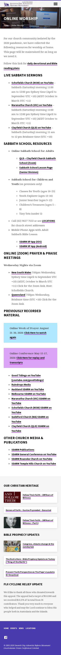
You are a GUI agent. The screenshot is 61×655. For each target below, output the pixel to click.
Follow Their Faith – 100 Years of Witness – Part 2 (38, 521)
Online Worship (17, 25)
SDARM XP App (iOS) (30, 241)
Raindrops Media (21, 384)
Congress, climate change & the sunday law (38, 545)
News (21, 628)
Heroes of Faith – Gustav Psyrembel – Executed (28, 510)
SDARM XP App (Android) (33, 246)
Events (13, 628)
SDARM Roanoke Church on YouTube (32, 458)
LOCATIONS (48, 220)
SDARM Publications (23, 449)
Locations (31, 628)
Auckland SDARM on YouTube (28, 389)
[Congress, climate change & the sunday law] (12, 546)
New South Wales (21, 272)
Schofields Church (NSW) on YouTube (33, 82)
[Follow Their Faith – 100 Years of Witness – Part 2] (12, 522)
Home (6, 25)
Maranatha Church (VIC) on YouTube (32, 105)
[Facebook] (6, 637)
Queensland (18, 294)
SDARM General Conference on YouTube (34, 454)
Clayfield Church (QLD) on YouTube (31, 127)
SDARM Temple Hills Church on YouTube (34, 463)
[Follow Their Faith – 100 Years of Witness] (12, 497)
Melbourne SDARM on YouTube (29, 393)
